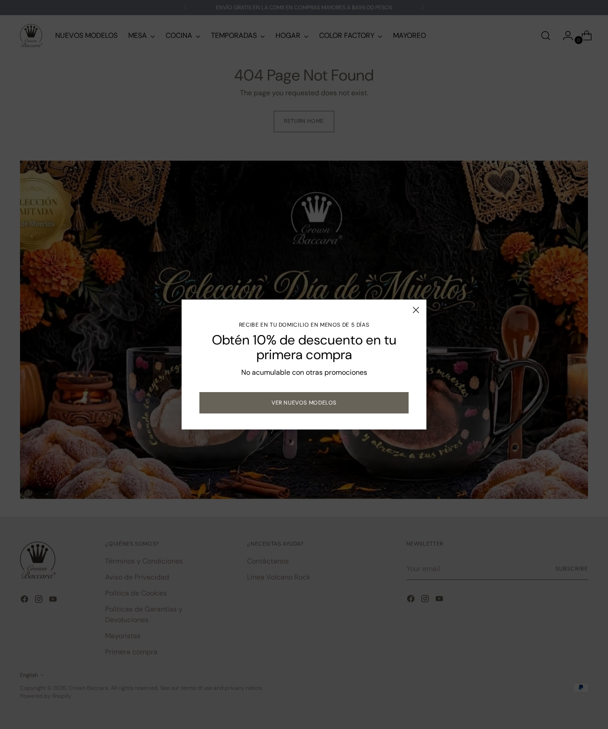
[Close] (416, 310)
